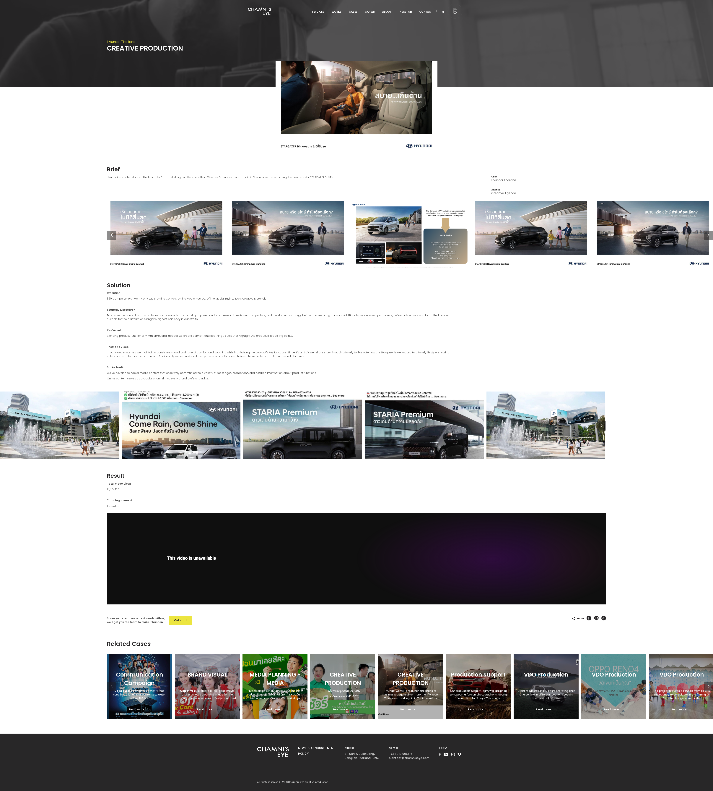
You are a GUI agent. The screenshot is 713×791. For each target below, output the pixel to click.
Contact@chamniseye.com (409, 758)
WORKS (336, 12)
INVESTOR (405, 12)
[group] (139, 686)
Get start (180, 620)
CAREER (370, 12)
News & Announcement (316, 748)
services (318, 12)
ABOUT (386, 12)
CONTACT (426, 12)
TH (442, 12)
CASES (353, 12)
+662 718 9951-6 (400, 754)
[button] (708, 235)
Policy (303, 754)
